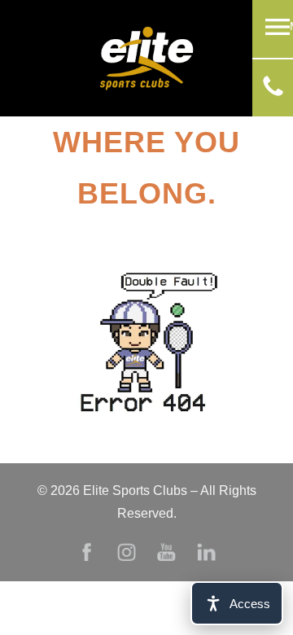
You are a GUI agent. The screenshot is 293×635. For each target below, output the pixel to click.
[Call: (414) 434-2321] (273, 92)
